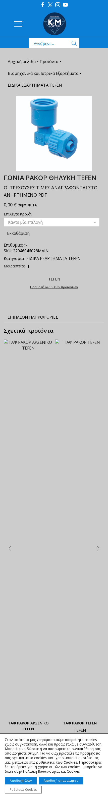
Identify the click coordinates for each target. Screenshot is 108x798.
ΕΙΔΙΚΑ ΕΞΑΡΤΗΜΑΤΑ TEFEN (35, 85)
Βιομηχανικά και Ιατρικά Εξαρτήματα (43, 73)
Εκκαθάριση (18, 233)
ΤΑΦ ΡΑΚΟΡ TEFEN (80, 722)
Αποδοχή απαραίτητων (61, 780)
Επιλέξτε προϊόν (18, 213)
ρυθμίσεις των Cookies (56, 762)
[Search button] (74, 43)
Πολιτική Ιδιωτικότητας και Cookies (51, 771)
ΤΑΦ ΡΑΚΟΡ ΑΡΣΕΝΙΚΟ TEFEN (28, 725)
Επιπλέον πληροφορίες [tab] (33, 317)
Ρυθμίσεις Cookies (23, 789)
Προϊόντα (49, 61)
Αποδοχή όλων (21, 780)
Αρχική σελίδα (22, 61)
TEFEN (80, 730)
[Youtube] (65, 5)
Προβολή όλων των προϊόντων (54, 287)
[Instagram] (57, 5)
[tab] (33, 317)
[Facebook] (42, 5)
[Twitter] (50, 5)
